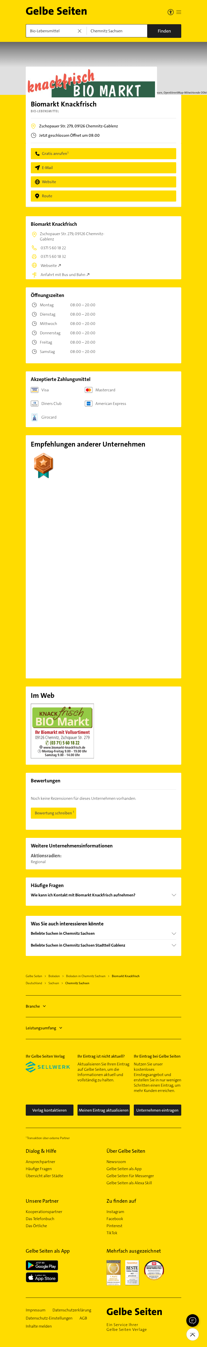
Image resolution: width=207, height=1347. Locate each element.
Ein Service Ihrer (127, 1327)
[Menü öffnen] (178, 12)
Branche (33, 1006)
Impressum (35, 1310)
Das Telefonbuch (40, 1218)
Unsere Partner (42, 1201)
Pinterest (114, 1225)
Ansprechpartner (40, 1161)
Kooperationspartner (44, 1211)
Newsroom (116, 1161)
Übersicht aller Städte (44, 1175)
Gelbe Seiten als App (124, 1168)
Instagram (115, 1211)
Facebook (115, 1218)
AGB (83, 1318)
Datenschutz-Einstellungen (49, 1318)
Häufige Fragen (39, 1168)
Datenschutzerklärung (72, 1310)
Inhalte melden (39, 1326)
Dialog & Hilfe (41, 1151)
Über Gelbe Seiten (126, 1151)
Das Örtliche (36, 1225)
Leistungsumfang (41, 1028)
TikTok (112, 1232)
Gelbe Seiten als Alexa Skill (129, 1183)
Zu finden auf (121, 1201)
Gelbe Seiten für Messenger (130, 1175)
